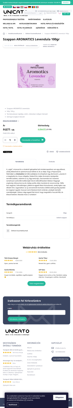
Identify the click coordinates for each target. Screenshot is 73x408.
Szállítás (29, 354)
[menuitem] (15, 19)
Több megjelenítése (36, 283)
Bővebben (66, 2)
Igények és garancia (33, 369)
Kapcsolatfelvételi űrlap (60, 359)
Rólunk (29, 348)
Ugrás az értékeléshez (32, 45)
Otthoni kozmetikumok (19, 231)
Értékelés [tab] (52, 162)
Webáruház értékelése (36, 247)
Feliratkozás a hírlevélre (17, 319)
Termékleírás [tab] (19, 162)
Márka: (48, 46)
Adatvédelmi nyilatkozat (34, 366)
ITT (25, 400)
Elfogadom (60, 397)
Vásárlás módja (32, 357)
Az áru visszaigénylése (34, 360)
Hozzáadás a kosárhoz (31, 140)
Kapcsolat (30, 372)
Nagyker (8, 6)
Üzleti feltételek (32, 363)
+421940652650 (60, 352)
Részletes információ (10, 121)
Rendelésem (31, 375)
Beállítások (13, 405)
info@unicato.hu (60, 348)
